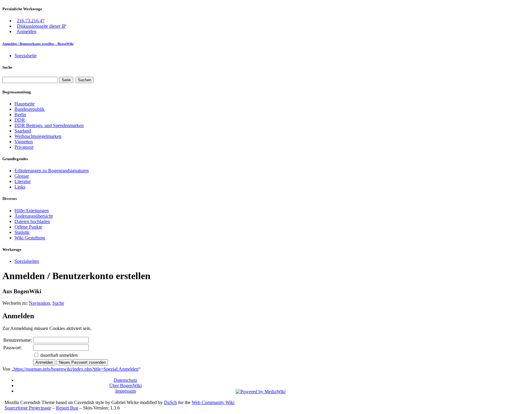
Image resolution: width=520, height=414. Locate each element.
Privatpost (23, 147)
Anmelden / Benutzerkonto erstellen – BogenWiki (37, 43)
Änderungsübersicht (33, 216)
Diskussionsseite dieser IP (41, 26)
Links (19, 186)
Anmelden (26, 31)
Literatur (22, 181)
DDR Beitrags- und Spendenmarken (49, 125)
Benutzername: (17, 340)
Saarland (22, 130)
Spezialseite (25, 55)
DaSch (170, 402)
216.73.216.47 (31, 20)
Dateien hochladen (32, 221)
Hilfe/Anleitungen (31, 210)
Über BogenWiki (125, 385)
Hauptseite (24, 103)
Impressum (125, 391)
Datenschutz (125, 380)
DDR (19, 120)
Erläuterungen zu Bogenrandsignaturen (51, 170)
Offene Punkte (28, 226)
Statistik (21, 232)
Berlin (20, 114)
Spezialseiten (26, 261)
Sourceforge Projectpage (28, 407)
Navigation (39, 303)
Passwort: (12, 347)
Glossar (21, 176)
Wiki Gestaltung (29, 237)
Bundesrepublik (29, 109)
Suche (7, 67)
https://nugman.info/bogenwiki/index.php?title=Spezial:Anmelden (76, 369)
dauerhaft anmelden (59, 355)
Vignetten (23, 141)
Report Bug (67, 407)
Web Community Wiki (213, 402)
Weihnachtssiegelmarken (37, 136)
